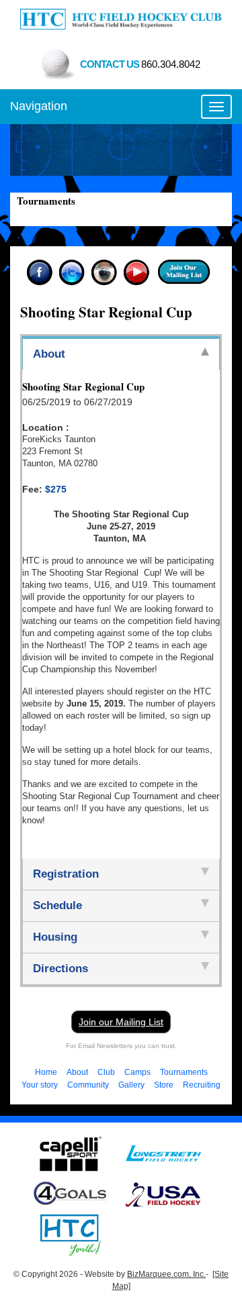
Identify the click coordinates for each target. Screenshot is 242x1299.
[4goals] (70, 1193)
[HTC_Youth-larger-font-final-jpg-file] (70, 1234)
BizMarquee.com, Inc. (166, 1274)
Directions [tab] (60, 968)
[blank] (163, 1152)
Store (163, 1085)
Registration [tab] (66, 874)
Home (46, 1072)
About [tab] (49, 354)
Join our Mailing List (121, 1022)
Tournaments (184, 1072)
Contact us (140, 64)
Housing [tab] (55, 937)
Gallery (131, 1085)
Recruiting (201, 1085)
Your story (40, 1085)
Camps (137, 1072)
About (77, 1072)
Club (106, 1072)
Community (88, 1085)
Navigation (38, 106)
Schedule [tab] (57, 905)
